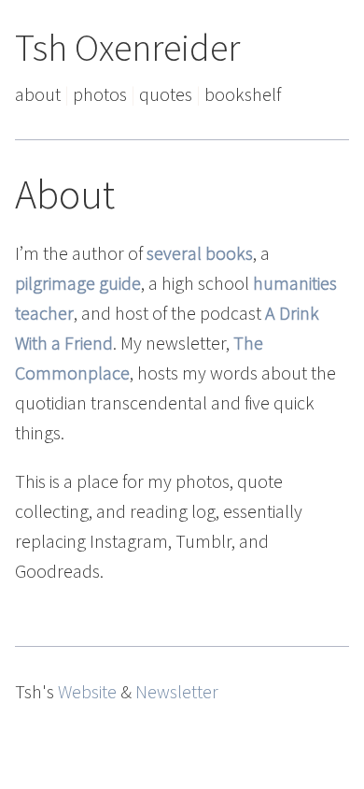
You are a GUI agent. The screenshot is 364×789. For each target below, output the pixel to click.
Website (87, 691)
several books (200, 253)
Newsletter (176, 691)
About (38, 94)
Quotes (165, 94)
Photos (100, 94)
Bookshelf (242, 94)
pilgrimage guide (78, 282)
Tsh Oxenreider (127, 47)
